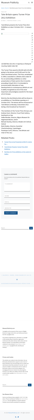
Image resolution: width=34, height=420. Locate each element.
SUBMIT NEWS (22, 397)
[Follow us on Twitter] (18, 417)
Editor (4, 20)
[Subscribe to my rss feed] (15, 417)
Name (7, 196)
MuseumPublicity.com (14, 412)
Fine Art (7, 8)
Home (2, 8)
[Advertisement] (17, 249)
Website (8, 208)
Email (7, 202)
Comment (9, 184)
